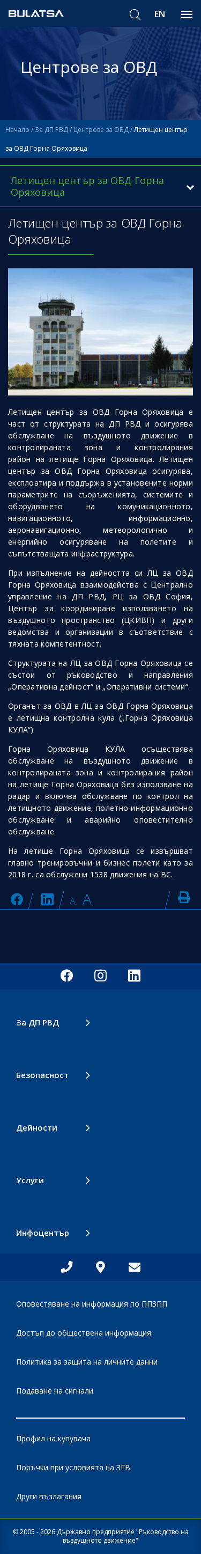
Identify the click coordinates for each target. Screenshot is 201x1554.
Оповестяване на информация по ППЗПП (91, 1304)
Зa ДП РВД (51, 129)
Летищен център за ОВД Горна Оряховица (87, 186)
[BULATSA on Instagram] (100, 976)
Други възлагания (48, 1496)
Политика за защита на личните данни (87, 1362)
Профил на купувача (53, 1438)
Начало (17, 129)
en (159, 14)
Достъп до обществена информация (83, 1333)
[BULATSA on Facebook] (17, 899)
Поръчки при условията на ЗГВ (73, 1467)
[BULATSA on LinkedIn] (47, 899)
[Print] (184, 897)
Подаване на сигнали (54, 1391)
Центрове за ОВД (101, 129)
